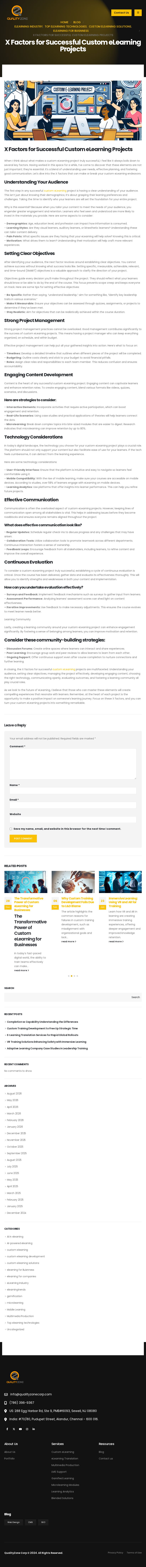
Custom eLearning (62, 1452)
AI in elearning (15, 1236)
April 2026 (12, 1107)
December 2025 (16, 1133)
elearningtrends (16, 1289)
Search (9, 988)
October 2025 (15, 1146)
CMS (30, 1522)
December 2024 (16, 1213)
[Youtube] (20, 1429)
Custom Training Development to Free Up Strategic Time (42, 1028)
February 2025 (15, 1199)
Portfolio (9, 1458)
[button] (68, 976)
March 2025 (14, 1193)
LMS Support (59, 1472)
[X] (14, 1429)
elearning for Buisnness (20, 1270)
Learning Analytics (62, 1491)
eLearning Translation (64, 1458)
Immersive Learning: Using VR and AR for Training (75, 902)
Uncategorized (15, 1329)
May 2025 (12, 1179)
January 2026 (15, 1127)
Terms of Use (134, 1552)
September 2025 (17, 1153)
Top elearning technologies (23, 1323)
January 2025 (15, 1206)
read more (20, 941)
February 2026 (15, 1120)
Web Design (13, 1522)
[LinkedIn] (33, 1429)
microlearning (15, 1303)
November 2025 (16, 1140)
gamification (14, 1296)
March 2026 (14, 1113)
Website (15, 814)
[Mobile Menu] (138, 12)
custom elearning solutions (23, 1263)
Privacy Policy (115, 1552)
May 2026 (12, 1100)
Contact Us (121, 12)
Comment (17, 746)
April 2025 (12, 1186)
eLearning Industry (18, 1283)
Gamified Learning (62, 1478)
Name (15, 785)
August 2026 (14, 1093)
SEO (43, 1522)
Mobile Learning (16, 1309)
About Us (9, 1452)
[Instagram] (27, 1429)
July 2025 (12, 1166)
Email (14, 800)
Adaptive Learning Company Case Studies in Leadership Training (47, 1048)
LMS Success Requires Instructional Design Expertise (124, 902)
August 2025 (14, 1160)
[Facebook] (7, 1429)
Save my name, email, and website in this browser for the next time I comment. (67, 829)
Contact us (106, 1458)
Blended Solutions (62, 1498)
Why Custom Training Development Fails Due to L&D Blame (30, 902)
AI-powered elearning (19, 1243)
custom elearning (17, 1250)
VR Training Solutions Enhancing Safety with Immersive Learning (46, 1042)
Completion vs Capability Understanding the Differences (42, 1022)
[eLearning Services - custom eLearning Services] (17, 13)
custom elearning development (26, 1256)
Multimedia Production (20, 1316)
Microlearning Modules (65, 1485)
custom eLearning (55, 190)
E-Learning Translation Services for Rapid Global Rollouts (42, 1035)
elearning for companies (21, 1276)
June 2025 (13, 1173)
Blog (101, 1452)
